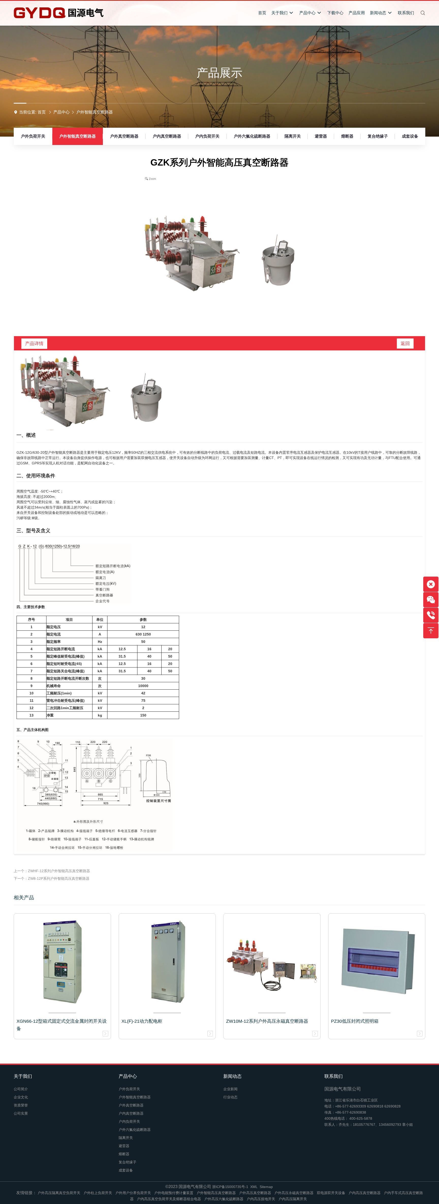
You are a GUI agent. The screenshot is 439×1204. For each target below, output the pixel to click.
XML (254, 1187)
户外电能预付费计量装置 (173, 1193)
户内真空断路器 (167, 136)
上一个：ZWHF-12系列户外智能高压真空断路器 (52, 871)
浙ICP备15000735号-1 (230, 1187)
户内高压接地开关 (261, 1199)
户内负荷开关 (207, 136)
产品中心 (61, 112)
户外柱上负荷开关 (98, 1193)
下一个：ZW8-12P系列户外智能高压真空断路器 (51, 878)
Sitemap (266, 1187)
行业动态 (230, 1097)
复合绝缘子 (378, 136)
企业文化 (21, 1097)
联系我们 (333, 1076)
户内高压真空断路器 (365, 1193)
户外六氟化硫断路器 (252, 136)
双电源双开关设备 (331, 1193)
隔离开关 (293, 136)
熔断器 (347, 136)
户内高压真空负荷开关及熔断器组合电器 (169, 1199)
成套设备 (410, 136)
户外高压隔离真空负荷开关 (59, 1193)
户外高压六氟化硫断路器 (223, 1199)
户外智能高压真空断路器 (216, 1193)
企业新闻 (230, 1089)
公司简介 (21, 1089)
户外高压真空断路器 (255, 1193)
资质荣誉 (21, 1105)
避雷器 (321, 136)
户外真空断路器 (124, 136)
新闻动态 (232, 1076)
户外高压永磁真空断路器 (293, 1193)
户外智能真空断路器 (94, 112)
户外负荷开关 (33, 136)
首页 (42, 112)
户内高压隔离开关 (292, 1199)
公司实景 (21, 1113)
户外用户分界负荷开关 (133, 1193)
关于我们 (23, 1076)
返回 (405, 343)
